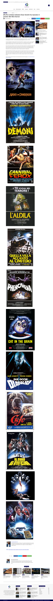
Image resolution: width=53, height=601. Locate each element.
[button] (49, 5)
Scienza (36, 29)
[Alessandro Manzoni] (4, 18)
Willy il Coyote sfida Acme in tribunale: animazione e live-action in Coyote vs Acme (41, 31)
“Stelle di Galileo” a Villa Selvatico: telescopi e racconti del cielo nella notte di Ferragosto (43, 42)
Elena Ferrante (37, 32)
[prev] (47, 2)
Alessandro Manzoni (7, 18)
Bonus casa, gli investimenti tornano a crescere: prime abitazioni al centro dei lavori (43, 38)
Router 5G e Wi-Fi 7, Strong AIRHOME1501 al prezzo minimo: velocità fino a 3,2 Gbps (43, 34)
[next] (49, 2)
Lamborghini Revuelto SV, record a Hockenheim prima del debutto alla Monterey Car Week (45, 576)
